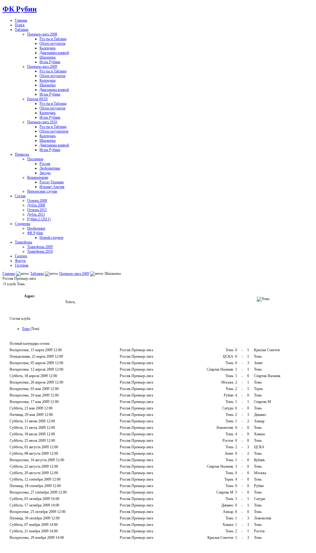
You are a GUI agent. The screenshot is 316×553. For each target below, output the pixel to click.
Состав (20, 196)
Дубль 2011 (36, 214)
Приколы (22, 154)
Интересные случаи (42, 191)
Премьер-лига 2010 (42, 122)
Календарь (48, 48)
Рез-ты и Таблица (53, 39)
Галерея (21, 256)
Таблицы (21, 29)
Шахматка (48, 57)
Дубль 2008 (36, 205)
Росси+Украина (52, 182)
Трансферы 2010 (40, 251)
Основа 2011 (37, 210)
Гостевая (21, 265)
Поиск (20, 25)
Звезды (45, 173)
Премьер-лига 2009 (42, 66)
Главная (21, 20)
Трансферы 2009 (40, 247)
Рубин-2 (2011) (39, 219)
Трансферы (23, 242)
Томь (26, 329)
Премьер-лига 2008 (42, 34)
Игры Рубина (50, 62)
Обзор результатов (54, 131)
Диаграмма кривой (54, 53)
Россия (45, 163)
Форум (20, 260)
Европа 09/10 (37, 99)
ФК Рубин (19, 9)
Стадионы (22, 224)
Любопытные (50, 168)
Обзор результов (52, 43)
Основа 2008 (37, 200)
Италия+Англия (52, 187)
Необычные (36, 228)
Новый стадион (51, 237)
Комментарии (37, 177)
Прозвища (35, 159)
